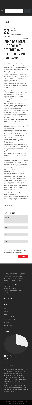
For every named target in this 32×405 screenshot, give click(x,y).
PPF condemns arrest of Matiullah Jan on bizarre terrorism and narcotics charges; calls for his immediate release (15, 371)
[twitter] (8, 298)
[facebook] (5, 298)
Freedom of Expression (17, 34)
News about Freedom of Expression (12, 320)
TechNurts (22, 403)
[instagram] (12, 298)
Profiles (5, 314)
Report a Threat (9, 325)
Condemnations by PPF (9, 317)
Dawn (10, 205)
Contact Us (6, 322)
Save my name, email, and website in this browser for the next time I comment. (15, 251)
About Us (6, 311)
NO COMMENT (25, 38)
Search (27, 11)
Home (5, 308)
